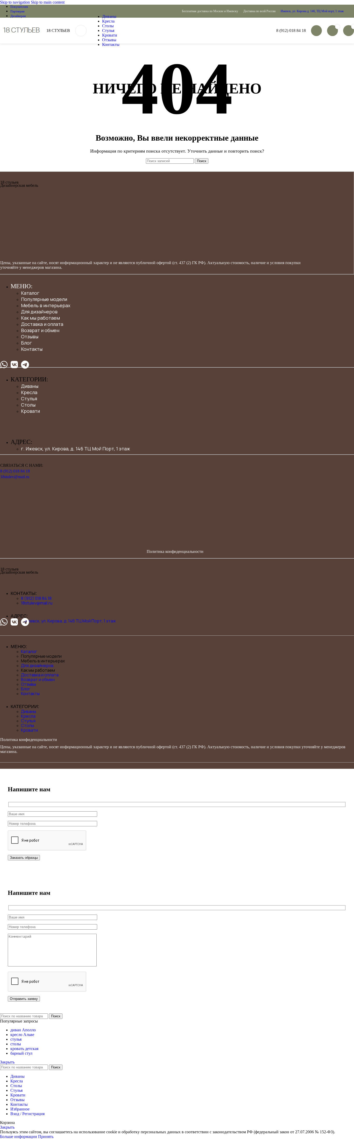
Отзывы (29, 336)
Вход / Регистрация (27, 1113)
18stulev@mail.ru (14, 477)
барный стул (21, 1053)
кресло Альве (22, 1034)
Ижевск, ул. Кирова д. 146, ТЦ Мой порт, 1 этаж (312, 11)
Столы (28, 405)
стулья (16, 1039)
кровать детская (24, 1048)
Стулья (29, 398)
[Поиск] (81, 30)
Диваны (29, 386)
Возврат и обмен (40, 330)
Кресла (29, 392)
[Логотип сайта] (0, 34)
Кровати (30, 411)
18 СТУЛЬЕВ (58, 30)
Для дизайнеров (39, 311)
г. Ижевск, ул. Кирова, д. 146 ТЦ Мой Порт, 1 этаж (75, 448)
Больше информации (19, 1136)
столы (15, 1044)
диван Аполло (23, 1030)
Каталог (30, 293)
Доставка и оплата (42, 324)
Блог (26, 343)
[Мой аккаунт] (316, 30)
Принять (45, 1136)
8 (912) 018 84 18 (291, 30)
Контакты (32, 349)
